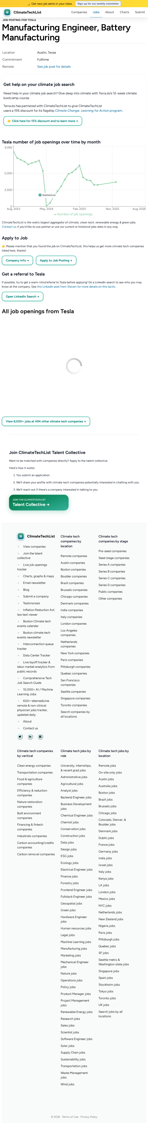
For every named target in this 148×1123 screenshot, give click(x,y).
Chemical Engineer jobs (77, 815)
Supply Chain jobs (73, 1052)
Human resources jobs (76, 928)
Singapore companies (75, 698)
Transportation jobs (74, 1066)
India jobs (105, 858)
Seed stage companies (114, 558)
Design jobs (69, 849)
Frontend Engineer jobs (76, 890)
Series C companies (112, 578)
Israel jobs (106, 865)
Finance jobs (69, 876)
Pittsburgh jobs (109, 939)
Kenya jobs (106, 878)
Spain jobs (106, 978)
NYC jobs (105, 905)
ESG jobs (67, 856)
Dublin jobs (106, 838)
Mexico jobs (107, 899)
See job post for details (54, 67)
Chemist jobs (70, 822)
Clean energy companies (34, 765)
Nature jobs (69, 973)
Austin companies (73, 563)
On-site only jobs (110, 772)
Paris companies (72, 660)
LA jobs (104, 885)
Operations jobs (71, 980)
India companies (72, 610)
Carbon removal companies (36, 854)
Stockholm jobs (109, 984)
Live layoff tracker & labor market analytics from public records (36, 666)
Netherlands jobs (110, 912)
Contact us (9, 226)
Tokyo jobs (106, 991)
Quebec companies (74, 673)
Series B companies (112, 571)
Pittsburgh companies (75, 666)
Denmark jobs (108, 831)
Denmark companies (75, 603)
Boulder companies (74, 576)
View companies (34, 546)
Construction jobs (73, 836)
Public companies (111, 591)
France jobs (106, 844)
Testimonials (31, 603)
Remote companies (74, 556)
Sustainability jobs (73, 1059)
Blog (26, 589)
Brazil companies (72, 583)
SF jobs (104, 953)
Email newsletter (34, 583)
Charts (124, 12)
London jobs (107, 892)
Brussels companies (74, 590)
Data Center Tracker (36, 655)
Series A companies (112, 564)
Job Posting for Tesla (19, 20)
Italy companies (71, 617)
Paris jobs (105, 932)
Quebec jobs (107, 946)
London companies (74, 623)
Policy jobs (68, 987)
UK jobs (104, 1005)
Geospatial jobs (71, 903)
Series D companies (112, 585)
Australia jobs (108, 786)
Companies (79, 12)
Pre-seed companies (113, 551)
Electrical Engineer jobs (77, 869)
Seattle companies (73, 691)
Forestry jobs (70, 883)
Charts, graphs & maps (38, 576)
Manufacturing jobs (74, 948)
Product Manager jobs (76, 994)
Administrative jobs (74, 777)
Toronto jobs (107, 998)
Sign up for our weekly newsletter (98, 3)
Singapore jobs (109, 971)
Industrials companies (32, 836)
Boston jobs (107, 792)
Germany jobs (108, 851)
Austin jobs (106, 779)
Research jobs (70, 1019)
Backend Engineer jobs (76, 797)
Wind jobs (67, 1084)
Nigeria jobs (107, 926)
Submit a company (36, 596)
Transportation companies (35, 772)
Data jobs (67, 842)
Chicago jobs (108, 813)
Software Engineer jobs (76, 1039)
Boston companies (73, 569)
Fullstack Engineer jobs (76, 896)
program (88, 111)
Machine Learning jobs (76, 942)
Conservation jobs (73, 829)
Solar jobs (67, 1046)
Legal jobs (68, 935)
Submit (140, 12)
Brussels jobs (107, 806)
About (109, 12)
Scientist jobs (70, 1032)
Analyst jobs (69, 790)
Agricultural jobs (72, 784)
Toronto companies (74, 705)
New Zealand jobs (111, 919)
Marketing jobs (71, 955)
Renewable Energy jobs (77, 1012)
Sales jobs (68, 1025)
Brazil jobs (106, 799)
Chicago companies (74, 596)
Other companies (110, 598)
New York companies (75, 653)
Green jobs (68, 910)
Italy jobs (105, 871)
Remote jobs (107, 765)
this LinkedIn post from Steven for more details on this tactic (76, 286)
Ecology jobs (70, 863)
